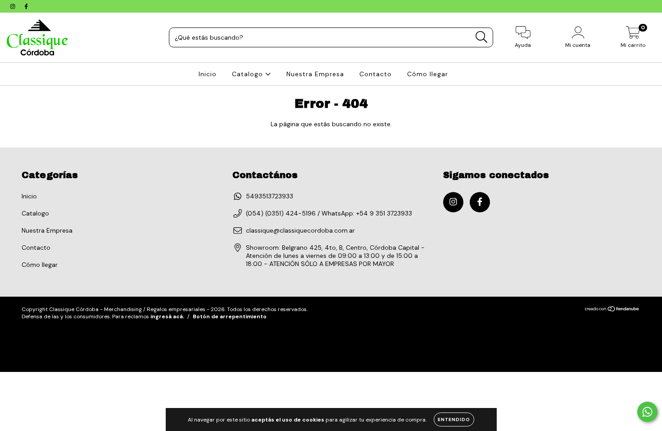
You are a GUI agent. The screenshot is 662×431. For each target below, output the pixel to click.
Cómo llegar (427, 74)
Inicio (208, 74)
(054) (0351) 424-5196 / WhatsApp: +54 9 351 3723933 (329, 213)
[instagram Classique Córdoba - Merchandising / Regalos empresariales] (13, 6)
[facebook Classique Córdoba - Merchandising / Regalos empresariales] (26, 6)
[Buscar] (481, 37)
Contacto (375, 74)
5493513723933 (269, 196)
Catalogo (248, 74)
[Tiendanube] (612, 309)
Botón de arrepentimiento (230, 316)
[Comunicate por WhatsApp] (647, 412)
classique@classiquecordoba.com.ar (300, 230)
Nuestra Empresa (315, 74)
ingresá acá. (167, 316)
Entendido (454, 419)
